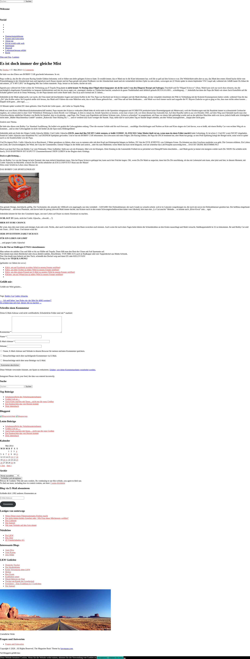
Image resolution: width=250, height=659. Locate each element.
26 (1, 463)
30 (12, 463)
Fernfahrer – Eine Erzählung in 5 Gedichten (23, 584)
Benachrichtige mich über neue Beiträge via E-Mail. (24, 360)
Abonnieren (8, 504)
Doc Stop (9, 538)
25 (17, 460)
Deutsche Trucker (12, 565)
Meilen (8, 572)
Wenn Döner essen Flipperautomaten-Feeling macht (26, 516)
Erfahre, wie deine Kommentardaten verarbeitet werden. (73, 370)
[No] (125, 658)
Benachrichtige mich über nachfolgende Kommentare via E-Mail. (30, 356)
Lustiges (15, 57)
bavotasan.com (67, 648)
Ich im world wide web (14, 43)
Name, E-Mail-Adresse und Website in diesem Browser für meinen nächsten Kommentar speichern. (44, 351)
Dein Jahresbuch (12, 406)
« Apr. (2, 465)
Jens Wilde (9, 555)
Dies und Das (5, 57)
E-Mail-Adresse (7, 341)
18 (17, 457)
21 (7, 460)
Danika (6, 70)
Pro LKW (9, 535)
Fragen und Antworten (14, 39)
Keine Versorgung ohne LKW (17, 570)
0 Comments (28, 70)
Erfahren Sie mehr (116, 658)
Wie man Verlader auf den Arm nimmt (20, 525)
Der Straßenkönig (12, 567)
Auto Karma (10, 552)
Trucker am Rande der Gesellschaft (19, 581)
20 (4, 460)
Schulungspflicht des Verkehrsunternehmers (23, 397)
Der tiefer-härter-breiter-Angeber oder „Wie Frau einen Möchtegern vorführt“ (37, 518)
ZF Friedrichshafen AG (14, 540)
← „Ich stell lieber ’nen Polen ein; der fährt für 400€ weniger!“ (26, 300)
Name (3, 336)
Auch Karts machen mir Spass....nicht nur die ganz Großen (29, 401)
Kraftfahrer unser (12, 577)
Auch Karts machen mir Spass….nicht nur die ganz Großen (29, 431)
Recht (7, 53)
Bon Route (9, 574)
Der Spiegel (10, 523)
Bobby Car (9, 296)
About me (9, 41)
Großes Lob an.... (12, 399)
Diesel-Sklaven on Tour (15, 579)
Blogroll (8, 48)
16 (12, 457)
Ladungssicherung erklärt (15, 50)
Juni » (9, 465)
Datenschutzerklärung (14, 36)
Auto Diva (9, 550)
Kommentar (5, 332)
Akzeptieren (102, 658)
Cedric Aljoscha (21, 296)
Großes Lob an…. (12, 428)
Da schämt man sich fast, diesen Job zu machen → (21, 303)
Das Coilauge (10, 520)
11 (17, 454)
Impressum (9, 46)
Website (3, 346)
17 (14, 457)
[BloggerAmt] (7, 416)
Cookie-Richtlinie (58, 483)
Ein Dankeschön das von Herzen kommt (22, 404)
